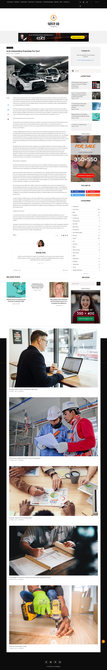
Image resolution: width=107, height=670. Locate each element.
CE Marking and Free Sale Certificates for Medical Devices (79, 105)
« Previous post (17, 270)
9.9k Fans (92, 191)
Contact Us (66, 2)
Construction (23, 2)
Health (86, 238)
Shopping (86, 261)
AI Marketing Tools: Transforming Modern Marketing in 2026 (37, 286)
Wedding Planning (86, 270)
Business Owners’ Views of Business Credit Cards (23, 389)
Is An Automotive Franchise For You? (23, 51)
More (61, 2)
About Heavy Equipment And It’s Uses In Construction (24, 458)
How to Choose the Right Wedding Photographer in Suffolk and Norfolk (79, 94)
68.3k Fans (78, 195)
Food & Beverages (48, 2)
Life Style (86, 244)
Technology (86, 264)
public (86, 255)
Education (86, 223)
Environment (38, 2)
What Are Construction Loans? (18, 646)
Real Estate (86, 258)
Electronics (31, 2)
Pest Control (86, 252)
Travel (86, 267)
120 (57, 235)
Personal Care (86, 249)
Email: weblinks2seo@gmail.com (85, 60)
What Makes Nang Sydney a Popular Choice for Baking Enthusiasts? (80, 84)
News (86, 247)
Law (86, 241)
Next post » (65, 270)
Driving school (86, 221)
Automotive (10, 2)
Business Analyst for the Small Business (20, 518)
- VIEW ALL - (85, 273)
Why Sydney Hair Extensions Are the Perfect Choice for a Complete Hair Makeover (59, 301)
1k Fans (76, 191)
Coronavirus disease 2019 (79, 124)
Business (16, 2)
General (56, 2)
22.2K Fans (93, 195)
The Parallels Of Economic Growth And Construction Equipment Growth (30, 577)
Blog (86, 212)
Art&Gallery (86, 206)
